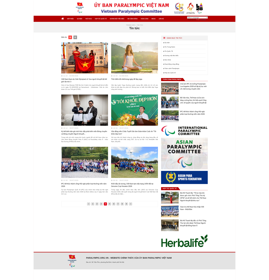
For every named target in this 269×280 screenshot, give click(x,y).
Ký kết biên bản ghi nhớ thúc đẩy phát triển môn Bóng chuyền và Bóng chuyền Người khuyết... (84, 133)
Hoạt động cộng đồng (172, 64)
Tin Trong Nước (170, 47)
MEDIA (154, 19)
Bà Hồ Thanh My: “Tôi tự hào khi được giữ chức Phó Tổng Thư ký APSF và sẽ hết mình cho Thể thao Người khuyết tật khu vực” (193, 196)
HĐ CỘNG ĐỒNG (132, 19)
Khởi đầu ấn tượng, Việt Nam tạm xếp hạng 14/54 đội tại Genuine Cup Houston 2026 (132, 185)
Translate (203, 19)
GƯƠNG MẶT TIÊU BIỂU (117, 19)
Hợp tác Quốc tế (170, 73)
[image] (184, 130)
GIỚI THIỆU (70, 19)
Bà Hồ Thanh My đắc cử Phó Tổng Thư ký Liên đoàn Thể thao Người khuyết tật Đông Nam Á (193, 223)
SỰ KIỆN (79, 19)
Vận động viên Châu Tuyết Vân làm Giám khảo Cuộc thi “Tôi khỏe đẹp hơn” (133, 133)
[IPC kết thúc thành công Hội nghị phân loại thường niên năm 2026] (170, 116)
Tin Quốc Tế (169, 51)
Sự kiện (167, 42)
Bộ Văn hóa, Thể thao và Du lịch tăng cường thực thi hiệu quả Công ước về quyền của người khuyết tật (193, 100)
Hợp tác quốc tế (170, 188)
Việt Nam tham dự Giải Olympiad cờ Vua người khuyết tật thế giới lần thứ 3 (84, 80)
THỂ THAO (88, 19)
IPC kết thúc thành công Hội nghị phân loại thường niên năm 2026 (83, 185)
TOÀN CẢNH (144, 19)
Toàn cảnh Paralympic (172, 68)
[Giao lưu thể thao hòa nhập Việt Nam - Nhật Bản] (170, 211)
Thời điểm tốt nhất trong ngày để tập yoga (126, 79)
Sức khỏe (168, 60)
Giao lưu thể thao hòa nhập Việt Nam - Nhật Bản (192, 208)
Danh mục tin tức (174, 38)
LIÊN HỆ (161, 19)
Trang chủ (130, 25)
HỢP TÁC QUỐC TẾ (101, 19)
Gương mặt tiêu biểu (171, 55)
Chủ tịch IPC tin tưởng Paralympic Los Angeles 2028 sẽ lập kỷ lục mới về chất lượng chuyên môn (193, 86)
